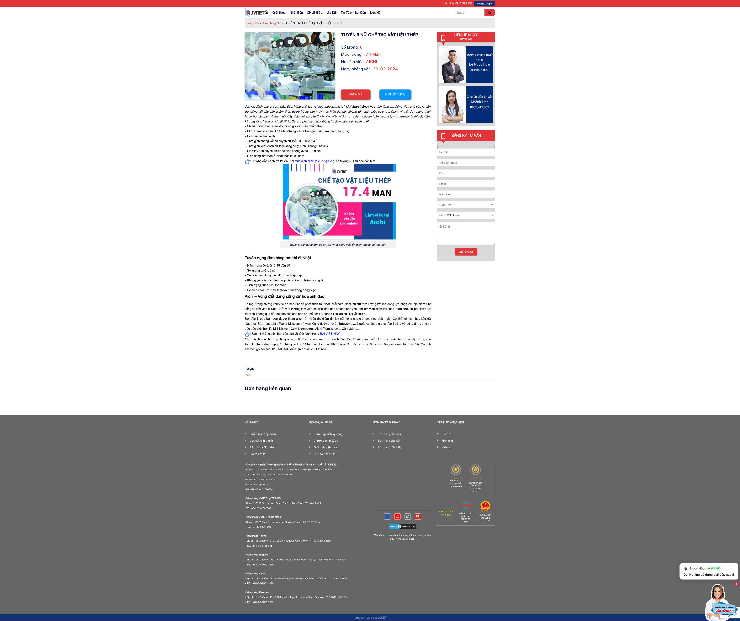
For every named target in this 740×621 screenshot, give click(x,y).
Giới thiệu (278, 12)
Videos (446, 447)
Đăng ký (355, 94)
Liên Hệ (375, 12)
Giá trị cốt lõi (258, 454)
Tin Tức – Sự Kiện (353, 12)
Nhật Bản (296, 12)
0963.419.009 (479, 107)
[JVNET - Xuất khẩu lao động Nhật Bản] (254, 12)
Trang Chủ (253, 23)
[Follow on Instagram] (397, 516)
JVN (248, 375)
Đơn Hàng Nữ (272, 23)
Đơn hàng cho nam (390, 434)
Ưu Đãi (331, 12)
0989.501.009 (479, 70)
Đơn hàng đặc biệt (389, 447)
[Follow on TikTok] (407, 516)
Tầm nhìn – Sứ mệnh (262, 447)
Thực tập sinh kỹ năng (328, 434)
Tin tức (446, 434)
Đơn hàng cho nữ (389, 440)
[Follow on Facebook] (387, 516)
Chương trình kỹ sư (326, 440)
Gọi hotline (395, 94)
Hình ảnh (447, 440)
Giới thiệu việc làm (325, 447)
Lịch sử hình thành (261, 440)
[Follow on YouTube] (418, 516)
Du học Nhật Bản (325, 454)
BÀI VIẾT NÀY (330, 333)
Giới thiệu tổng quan (263, 434)
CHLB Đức (314, 12)
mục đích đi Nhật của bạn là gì (315, 161)
